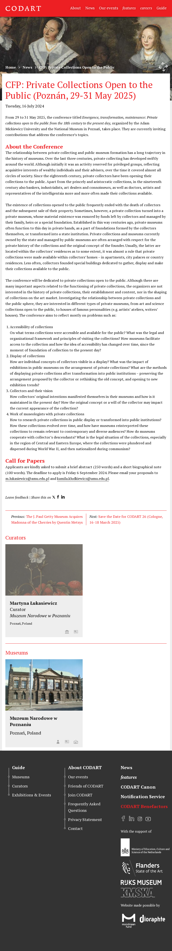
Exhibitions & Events (31, 795)
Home (10, 67)
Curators (20, 786)
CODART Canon (138, 787)
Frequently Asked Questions (84, 807)
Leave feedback (16, 497)
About (75, 7)
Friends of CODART (85, 786)
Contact (75, 828)
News (90, 7)
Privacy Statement (85, 819)
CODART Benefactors (144, 806)
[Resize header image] (163, 67)
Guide (162, 7)
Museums (21, 776)
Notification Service (143, 797)
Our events (108, 7)
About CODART (85, 767)
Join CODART (80, 795)
